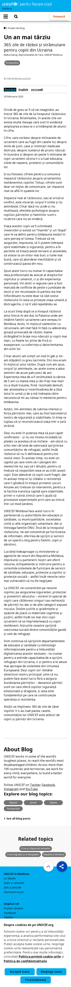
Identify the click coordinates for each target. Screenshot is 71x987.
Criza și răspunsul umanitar (35, 848)
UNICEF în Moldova (16, 874)
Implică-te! (11, 904)
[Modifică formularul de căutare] (15, 16)
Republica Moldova (54, 854)
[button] (62, 866)
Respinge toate (51, 971)
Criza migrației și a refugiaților (23, 854)
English (23, 89)
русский (37, 89)
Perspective (12, 62)
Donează (59, 16)
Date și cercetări (14, 883)
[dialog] (35, 953)
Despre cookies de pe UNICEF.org (28, 925)
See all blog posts (18, 818)
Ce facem (10, 878)
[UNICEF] (27, 4)
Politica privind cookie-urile (40, 956)
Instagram (11, 789)
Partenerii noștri (14, 892)
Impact (13, 802)
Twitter (35, 785)
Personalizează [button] (35, 980)
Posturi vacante (13, 908)
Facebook (48, 785)
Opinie (53, 802)
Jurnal (33, 802)
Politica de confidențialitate (25, 961)
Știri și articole (12, 887)
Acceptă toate (20, 971)
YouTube (31, 789)
